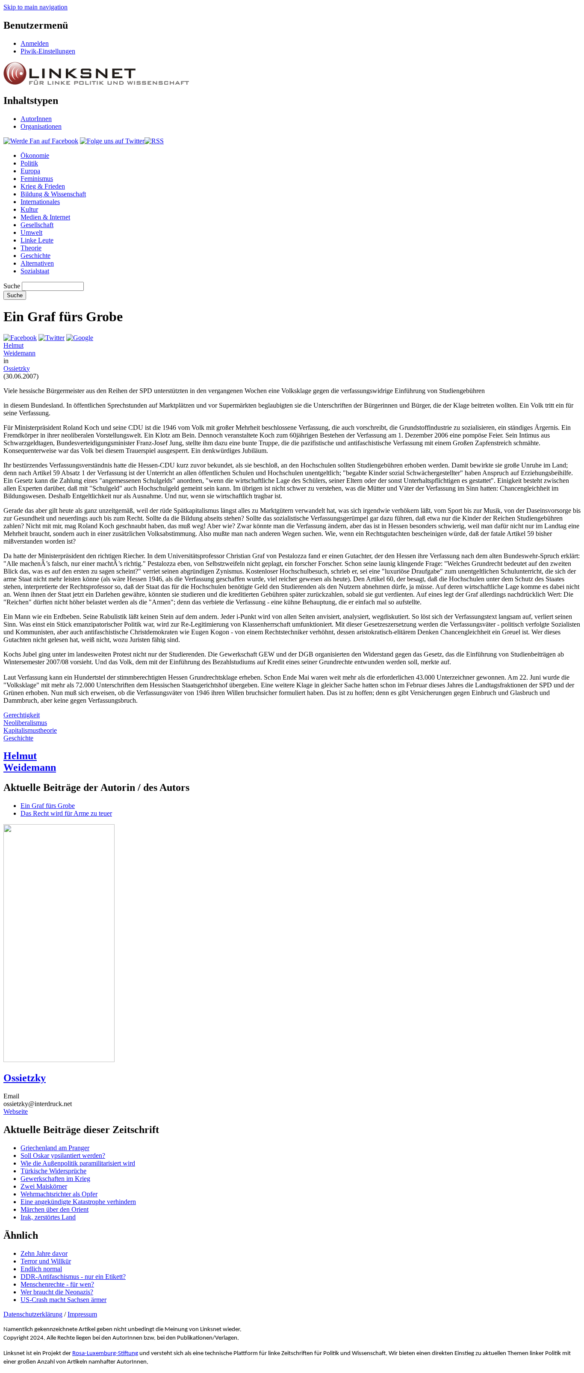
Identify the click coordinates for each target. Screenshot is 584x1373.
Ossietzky (16, 368)
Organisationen (41, 126)
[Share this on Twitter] (51, 337)
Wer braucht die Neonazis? (57, 1292)
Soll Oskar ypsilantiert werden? (63, 1155)
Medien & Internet (45, 217)
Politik (29, 163)
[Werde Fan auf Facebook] (40, 141)
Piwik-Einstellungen (48, 51)
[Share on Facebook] (20, 337)
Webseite (15, 1111)
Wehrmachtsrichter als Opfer (59, 1194)
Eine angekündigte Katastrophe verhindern (78, 1201)
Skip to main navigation (35, 7)
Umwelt (31, 232)
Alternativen (37, 263)
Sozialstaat (35, 271)
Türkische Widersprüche (53, 1171)
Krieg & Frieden (43, 186)
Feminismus (37, 178)
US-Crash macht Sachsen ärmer (63, 1299)
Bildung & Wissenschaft (53, 194)
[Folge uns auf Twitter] (112, 141)
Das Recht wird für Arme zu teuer (66, 813)
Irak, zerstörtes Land (48, 1217)
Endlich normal (41, 1268)
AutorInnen (36, 118)
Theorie (31, 248)
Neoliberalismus (25, 722)
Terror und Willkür (46, 1261)
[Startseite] (96, 82)
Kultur (29, 209)
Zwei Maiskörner (44, 1186)
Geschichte (35, 255)
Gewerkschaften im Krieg (55, 1178)
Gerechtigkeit (21, 715)
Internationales (40, 201)
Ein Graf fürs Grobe (48, 805)
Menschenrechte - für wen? (57, 1284)
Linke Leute (37, 240)
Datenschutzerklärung (32, 1314)
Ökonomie (35, 155)
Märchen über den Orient (54, 1209)
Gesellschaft (37, 224)
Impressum (82, 1314)
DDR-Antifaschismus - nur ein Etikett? (73, 1276)
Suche (11, 286)
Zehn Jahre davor (44, 1253)
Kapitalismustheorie (30, 730)
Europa (30, 171)
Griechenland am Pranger (55, 1147)
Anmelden (35, 43)
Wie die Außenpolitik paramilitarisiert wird (78, 1163)
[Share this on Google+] (79, 337)
